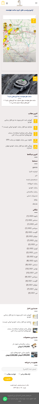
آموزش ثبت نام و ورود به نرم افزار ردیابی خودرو (19, 45)
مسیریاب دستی (32, 196)
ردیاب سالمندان (32, 192)
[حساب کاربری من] (7, 3)
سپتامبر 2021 (32, 277)
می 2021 (34, 293)
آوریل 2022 (33, 248)
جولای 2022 (33, 236)
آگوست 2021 (32, 281)
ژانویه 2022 (33, 261)
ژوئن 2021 (33, 289)
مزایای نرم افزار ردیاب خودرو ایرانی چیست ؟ (17, 127)
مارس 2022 (33, 252)
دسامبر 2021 (32, 265)
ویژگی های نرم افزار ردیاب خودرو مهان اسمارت (19, 147)
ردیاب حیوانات (32, 183)
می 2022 (34, 244)
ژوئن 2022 (33, 240)
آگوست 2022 (32, 232)
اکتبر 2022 (33, 224)
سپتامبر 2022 (32, 228)
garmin (35, 167)
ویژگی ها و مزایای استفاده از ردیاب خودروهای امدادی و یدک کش (20, 134)
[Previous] (35, 67)
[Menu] (36, 3)
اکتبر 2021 (33, 273)
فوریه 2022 (33, 256)
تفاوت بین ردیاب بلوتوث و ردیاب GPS (19, 140)
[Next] (30, 67)
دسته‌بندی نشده (31, 179)
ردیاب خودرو (33, 188)
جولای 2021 (33, 285)
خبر (36, 175)
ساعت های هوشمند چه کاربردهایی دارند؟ (19, 97)
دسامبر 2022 (32, 220)
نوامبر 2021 (33, 269)
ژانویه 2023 (33, 216)
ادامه (19, 59)
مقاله (35, 200)
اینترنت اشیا (33, 171)
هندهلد (34, 204)
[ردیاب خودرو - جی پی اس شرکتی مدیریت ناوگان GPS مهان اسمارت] (19, 3)
